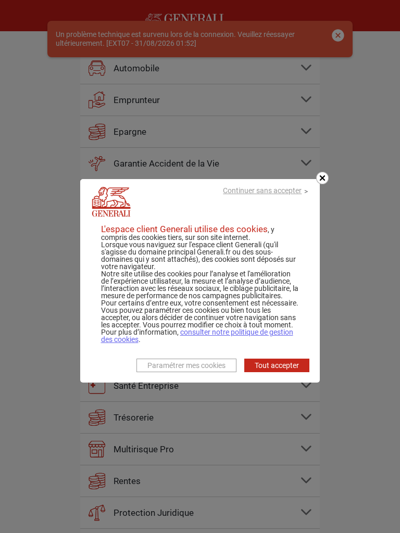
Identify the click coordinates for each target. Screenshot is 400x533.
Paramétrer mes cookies (186, 365)
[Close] (322, 178)
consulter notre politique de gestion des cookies (197, 336)
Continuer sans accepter (262, 190)
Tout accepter (277, 365)
